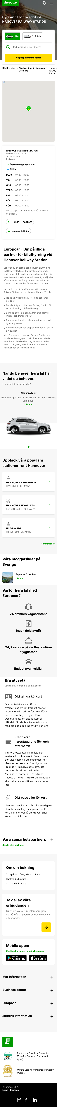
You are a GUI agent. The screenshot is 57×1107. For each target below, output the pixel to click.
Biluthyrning (8, 68)
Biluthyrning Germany (25, 69)
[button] (28, 108)
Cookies (14, 1090)
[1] (28, 447)
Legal (5, 1090)
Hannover (40, 68)
